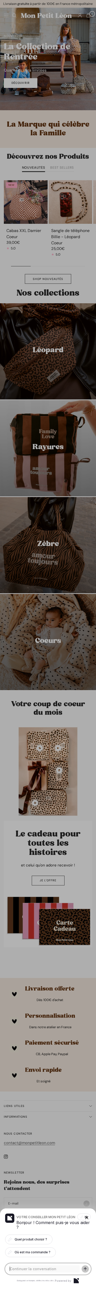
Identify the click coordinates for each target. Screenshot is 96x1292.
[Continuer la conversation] (85, 1269)
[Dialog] (76, 1281)
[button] (48, 646)
